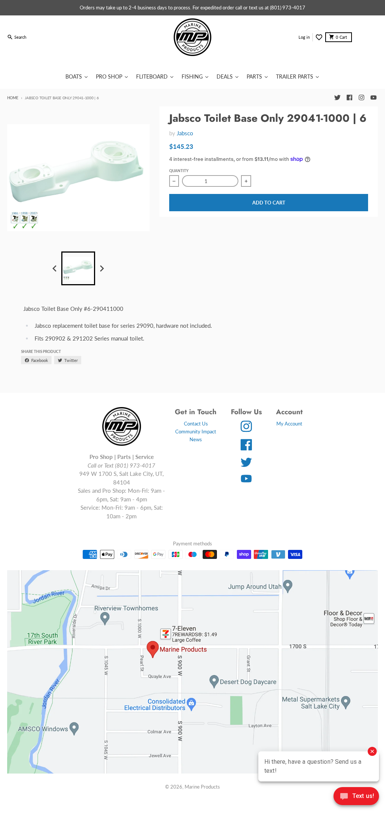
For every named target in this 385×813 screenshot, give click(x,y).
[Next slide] (101, 269)
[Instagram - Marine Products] (361, 97)
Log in (304, 37)
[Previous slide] (55, 269)
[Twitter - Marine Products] (337, 97)
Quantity (178, 170)
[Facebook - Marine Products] (349, 97)
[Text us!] (356, 797)
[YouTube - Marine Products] (373, 97)
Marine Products (202, 787)
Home (12, 97)
